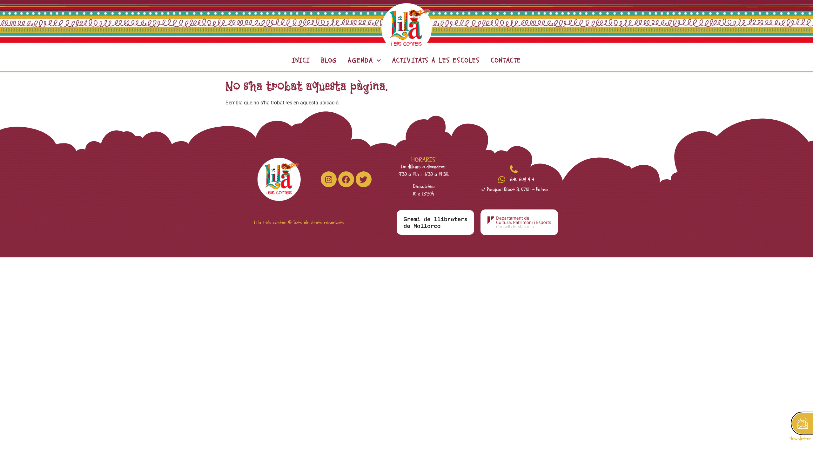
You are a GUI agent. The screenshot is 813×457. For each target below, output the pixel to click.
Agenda (360, 60)
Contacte (506, 60)
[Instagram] (329, 179)
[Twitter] (364, 179)
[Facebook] (346, 179)
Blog (329, 60)
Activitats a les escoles (436, 60)
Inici (301, 60)
